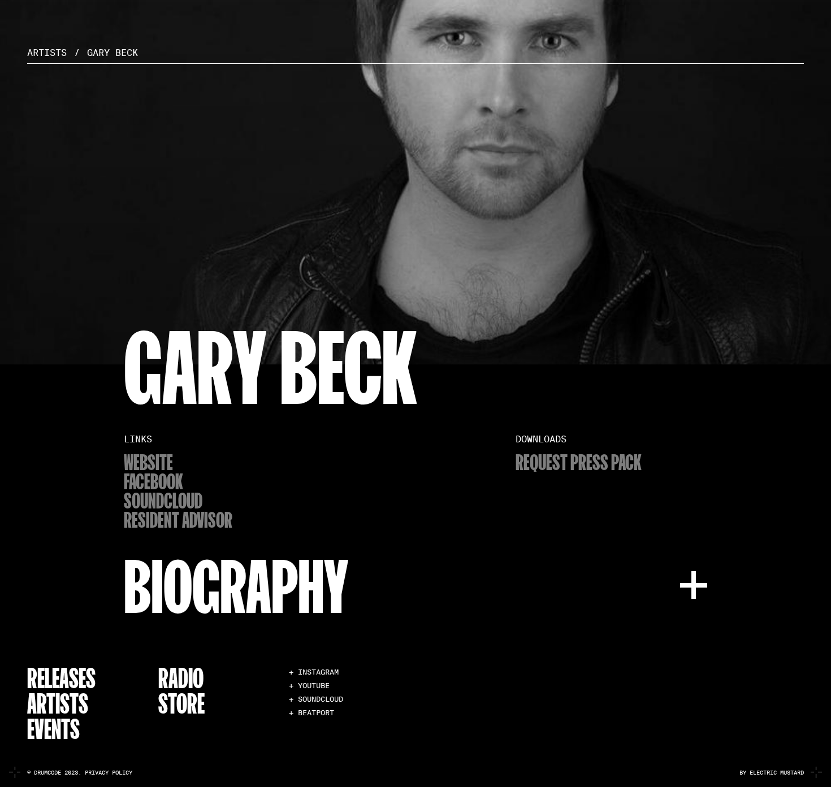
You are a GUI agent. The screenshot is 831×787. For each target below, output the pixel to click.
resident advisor (178, 519)
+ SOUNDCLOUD (316, 699)
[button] (415, 583)
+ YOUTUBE (309, 685)
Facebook (153, 480)
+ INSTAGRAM (314, 672)
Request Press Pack (579, 461)
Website (148, 461)
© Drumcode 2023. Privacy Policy (79, 772)
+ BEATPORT (311, 712)
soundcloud (163, 500)
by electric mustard (771, 772)
